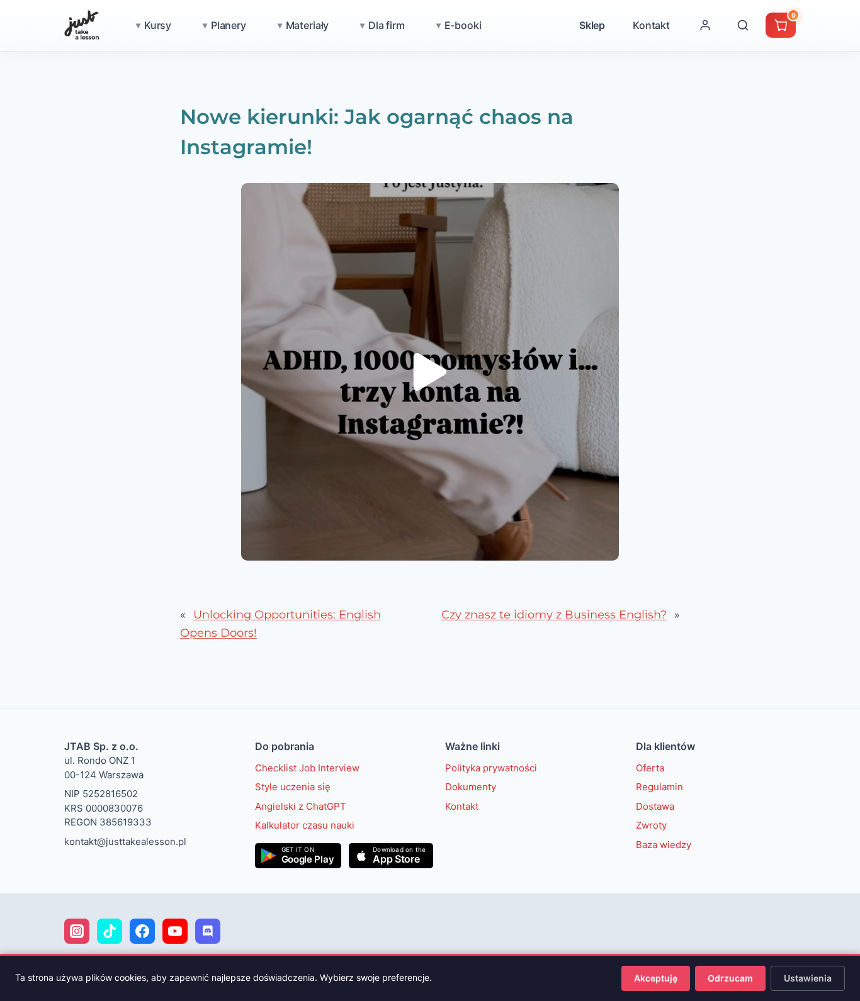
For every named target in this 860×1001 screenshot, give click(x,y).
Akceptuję (655, 978)
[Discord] (207, 931)
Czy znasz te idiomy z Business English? (554, 615)
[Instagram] (76, 931)
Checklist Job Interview (307, 768)
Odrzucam (730, 978)
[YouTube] (175, 931)
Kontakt (651, 25)
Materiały (307, 25)
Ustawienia (808, 978)
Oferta (650, 768)
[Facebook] (142, 931)
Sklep (592, 25)
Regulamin (659, 787)
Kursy (157, 25)
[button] (430, 372)
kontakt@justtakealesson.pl (125, 841)
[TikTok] (109, 931)
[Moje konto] (705, 25)
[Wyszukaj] (743, 25)
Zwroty (651, 825)
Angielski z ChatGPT (300, 806)
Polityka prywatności (491, 768)
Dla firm (386, 25)
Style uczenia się (293, 787)
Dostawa (655, 806)
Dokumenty (470, 787)
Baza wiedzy (663, 845)
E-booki (463, 25)
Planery (228, 25)
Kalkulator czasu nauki (304, 825)
